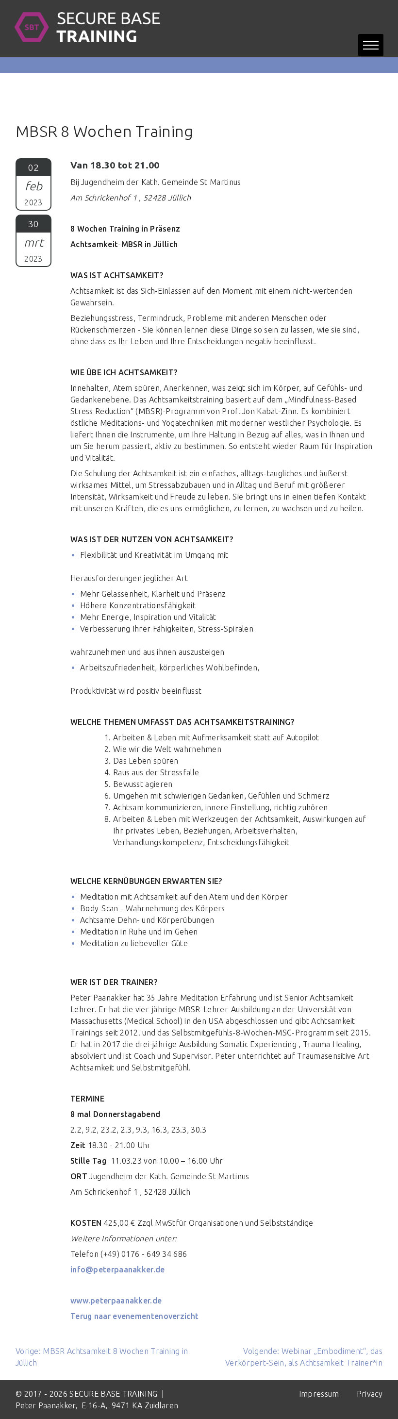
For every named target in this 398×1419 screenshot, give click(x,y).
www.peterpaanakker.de (116, 1300)
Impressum (320, 1393)
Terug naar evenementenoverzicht (134, 1316)
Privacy (369, 1393)
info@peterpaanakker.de (117, 1269)
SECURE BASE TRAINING (113, 1393)
